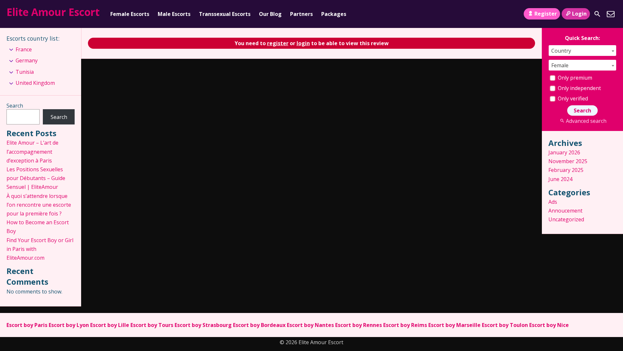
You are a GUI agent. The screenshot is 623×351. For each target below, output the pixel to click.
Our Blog (270, 14)
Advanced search (586, 120)
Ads (552, 201)
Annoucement (565, 210)
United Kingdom (35, 82)
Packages (333, 14)
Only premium (574, 77)
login (303, 43)
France (24, 49)
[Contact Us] (611, 14)
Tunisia (25, 71)
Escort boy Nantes (310, 325)
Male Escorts (174, 14)
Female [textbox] (559, 65)
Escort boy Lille (109, 325)
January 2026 (564, 152)
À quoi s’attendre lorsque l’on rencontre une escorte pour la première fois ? (38, 204)
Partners (301, 14)
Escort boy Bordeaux (259, 325)
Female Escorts (129, 14)
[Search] (597, 14)
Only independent (578, 88)
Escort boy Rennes (358, 325)
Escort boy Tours (151, 325)
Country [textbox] (561, 50)
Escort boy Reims (405, 325)
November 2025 (567, 161)
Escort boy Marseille (454, 325)
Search (14, 105)
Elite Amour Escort (53, 12)
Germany (27, 60)
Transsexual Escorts (224, 14)
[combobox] (582, 50)
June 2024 (560, 179)
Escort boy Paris (26, 325)
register (277, 43)
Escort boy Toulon (505, 325)
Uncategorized (566, 219)
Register (545, 13)
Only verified (572, 98)
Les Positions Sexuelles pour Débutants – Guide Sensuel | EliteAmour (35, 178)
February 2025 (565, 170)
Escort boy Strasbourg (203, 325)
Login (579, 13)
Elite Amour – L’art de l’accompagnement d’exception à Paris (32, 151)
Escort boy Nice (549, 325)
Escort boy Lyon (69, 325)
